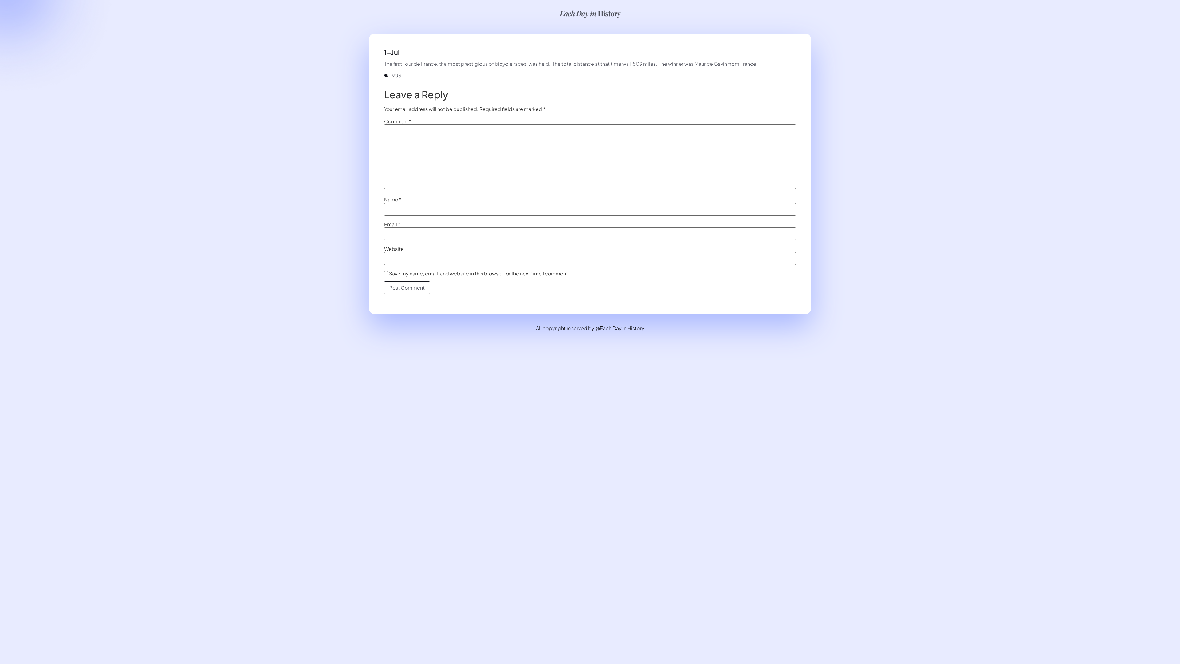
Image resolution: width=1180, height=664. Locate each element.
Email (392, 224)
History (590, 13)
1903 (395, 75)
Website (394, 249)
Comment (397, 121)
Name (393, 199)
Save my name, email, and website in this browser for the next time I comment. (479, 273)
